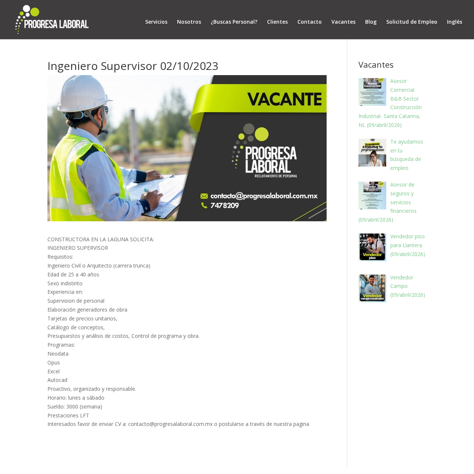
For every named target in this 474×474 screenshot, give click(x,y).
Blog (371, 21)
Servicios (156, 21)
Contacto (309, 21)
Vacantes (343, 21)
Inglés (454, 21)
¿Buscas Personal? (234, 21)
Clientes (277, 21)
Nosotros (189, 21)
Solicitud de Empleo (411, 21)
